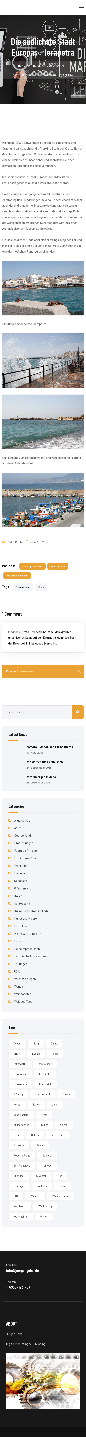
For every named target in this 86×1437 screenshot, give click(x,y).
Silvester (41, 1175)
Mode (17, 941)
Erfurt (17, 1053)
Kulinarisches (21, 1124)
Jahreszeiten (23, 903)
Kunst (44, 1124)
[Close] (79, 671)
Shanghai (19, 1175)
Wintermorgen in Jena (41, 777)
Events (36, 1053)
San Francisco (22, 1165)
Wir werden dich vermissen (44, 762)
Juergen (16, 542)
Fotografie (45, 1074)
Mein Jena (21, 926)
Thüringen (20, 964)
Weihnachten (22, 994)
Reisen (40, 1145)
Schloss (47, 1165)
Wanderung (20, 1206)
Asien (18, 828)
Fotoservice (20, 1084)
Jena (55, 1104)
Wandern (20, 986)
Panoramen (57, 1135)
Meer (16, 1135)
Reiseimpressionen (17, 575)
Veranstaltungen (25, 979)
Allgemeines (22, 820)
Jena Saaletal (21, 1114)
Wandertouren (60, 1196)
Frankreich (21, 865)
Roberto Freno (22, 1155)
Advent (17, 1043)
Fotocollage (20, 1074)
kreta (41, 587)
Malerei (64, 1124)
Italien (18, 896)
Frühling (18, 1094)
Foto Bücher (45, 1063)
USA (17, 971)
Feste (55, 1053)
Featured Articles (25, 850)
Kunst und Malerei (26, 918)
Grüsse (66, 1094)
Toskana (42, 1186)
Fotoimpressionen (32, 566)
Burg (36, 1043)
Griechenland (58, 566)
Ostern (35, 1135)
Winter (44, 1216)
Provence (19, 1145)
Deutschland (22, 835)
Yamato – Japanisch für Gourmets (49, 747)
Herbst (17, 1104)
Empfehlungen (23, 843)
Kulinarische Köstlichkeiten (32, 911)
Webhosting (45, 1206)
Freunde (19, 873)
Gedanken (20, 880)
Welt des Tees (23, 1001)
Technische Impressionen (31, 956)
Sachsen (47, 1155)
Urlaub (62, 1186)
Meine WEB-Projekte (27, 933)
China (54, 1043)
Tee (60, 1175)
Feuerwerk (20, 1063)
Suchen (78, 712)
